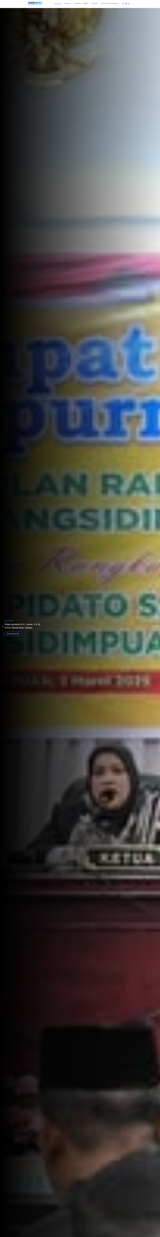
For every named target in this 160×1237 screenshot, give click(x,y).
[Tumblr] (128, 3)
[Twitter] (125, 3)
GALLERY (94, 3)
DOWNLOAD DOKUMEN (109, 3)
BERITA (86, 3)
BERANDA (58, 3)
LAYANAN (77, 3)
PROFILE (68, 3)
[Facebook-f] (122, 3)
